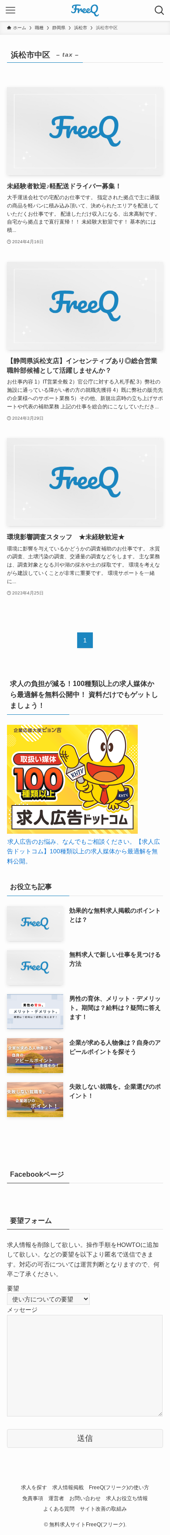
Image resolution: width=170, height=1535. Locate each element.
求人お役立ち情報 (127, 1498)
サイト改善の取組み (103, 1508)
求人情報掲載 (68, 1487)
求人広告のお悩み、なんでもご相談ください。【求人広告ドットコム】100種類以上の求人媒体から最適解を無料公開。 (83, 851)
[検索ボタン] (159, 10)
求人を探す (34, 1487)
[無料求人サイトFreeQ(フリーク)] (85, 10)
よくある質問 (59, 1508)
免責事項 (32, 1498)
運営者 (56, 1498)
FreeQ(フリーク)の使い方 (119, 1487)
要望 (13, 1288)
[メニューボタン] (10, 10)
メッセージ (22, 1309)
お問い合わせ (85, 1498)
